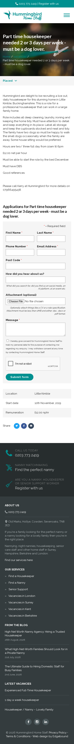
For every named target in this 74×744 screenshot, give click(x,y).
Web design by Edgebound (50, 736)
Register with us (49, 3)
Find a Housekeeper (21, 576)
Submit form (19, 377)
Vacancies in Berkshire (22, 615)
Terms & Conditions (18, 736)
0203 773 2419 (28, 3)
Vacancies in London (21, 596)
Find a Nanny (17, 582)
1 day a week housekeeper (22, 700)
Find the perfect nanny (34, 469)
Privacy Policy (57, 732)
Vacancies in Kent (19, 609)
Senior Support (18, 589)
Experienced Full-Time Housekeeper (28, 690)
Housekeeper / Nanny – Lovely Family (29, 709)
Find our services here (19, 560)
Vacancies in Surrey (20, 602)
